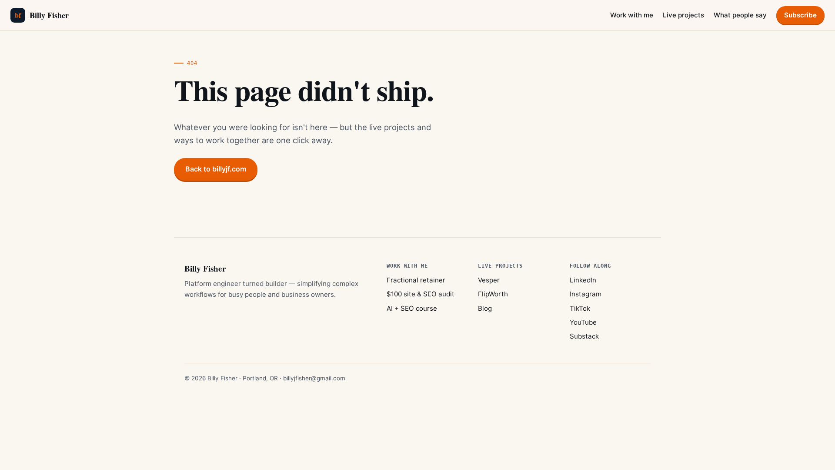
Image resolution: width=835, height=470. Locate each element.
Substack (584, 336)
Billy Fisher (42, 15)
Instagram (585, 294)
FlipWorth (493, 294)
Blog (485, 308)
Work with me (631, 15)
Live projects (683, 15)
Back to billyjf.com (215, 168)
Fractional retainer (416, 280)
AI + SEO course (412, 308)
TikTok (580, 308)
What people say (740, 15)
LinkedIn (583, 280)
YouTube (583, 322)
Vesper (489, 280)
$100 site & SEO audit (420, 294)
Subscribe (800, 15)
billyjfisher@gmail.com (314, 378)
